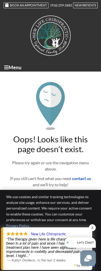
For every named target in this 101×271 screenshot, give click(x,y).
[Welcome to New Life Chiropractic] (50, 54)
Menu (15, 67)
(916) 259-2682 (61, 5)
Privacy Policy (17, 226)
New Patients (85, 5)
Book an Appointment (28, 5)
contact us (81, 178)
